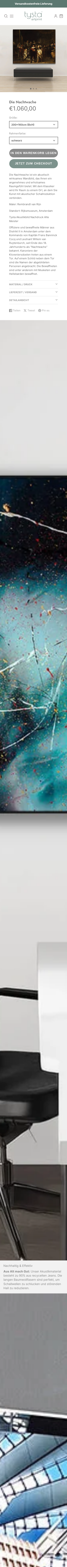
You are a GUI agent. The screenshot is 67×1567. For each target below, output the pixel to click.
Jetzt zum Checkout (33, 163)
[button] (30, 88)
